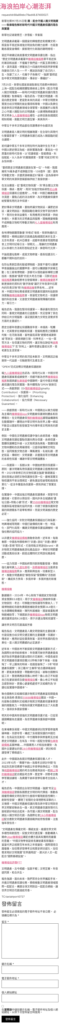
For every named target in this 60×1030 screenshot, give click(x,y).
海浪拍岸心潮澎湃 (25, 6)
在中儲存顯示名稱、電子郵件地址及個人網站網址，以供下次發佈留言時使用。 (30, 1010)
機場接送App (19, 414)
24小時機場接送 (31, 748)
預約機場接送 (32, 388)
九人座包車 (20, 567)
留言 (5, 922)
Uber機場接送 (15, 837)
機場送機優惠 (47, 279)
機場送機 (29, 287)
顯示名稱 (8, 964)
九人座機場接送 (21, 115)
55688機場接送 (41, 502)
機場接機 (7, 589)
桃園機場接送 (12, 770)
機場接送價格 (19, 538)
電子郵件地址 (10, 978)
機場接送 (38, 599)
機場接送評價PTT (12, 862)
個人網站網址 (9, 992)
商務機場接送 (40, 567)
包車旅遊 (22, 380)
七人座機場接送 (44, 222)
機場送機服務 (36, 59)
